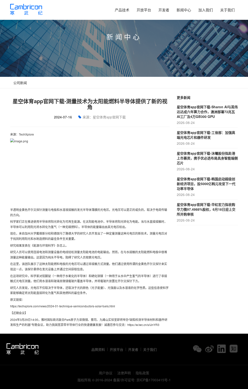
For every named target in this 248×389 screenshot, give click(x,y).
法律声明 (124, 373)
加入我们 (205, 9)
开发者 (163, 9)
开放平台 (144, 9)
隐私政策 (142, 373)
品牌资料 (98, 349)
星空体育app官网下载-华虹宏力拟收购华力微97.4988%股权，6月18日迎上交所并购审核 (206, 212)
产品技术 (122, 9)
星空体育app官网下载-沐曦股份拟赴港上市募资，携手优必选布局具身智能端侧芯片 (207, 161)
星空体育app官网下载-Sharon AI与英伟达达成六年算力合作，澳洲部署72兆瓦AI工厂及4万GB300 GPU (207, 114)
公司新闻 (19, 82)
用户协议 (105, 373)
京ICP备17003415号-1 (153, 379)
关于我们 (227, 9)
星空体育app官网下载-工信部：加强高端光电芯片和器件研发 (206, 138)
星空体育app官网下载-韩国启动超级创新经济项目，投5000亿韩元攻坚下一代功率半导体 (206, 186)
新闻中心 (184, 9)
